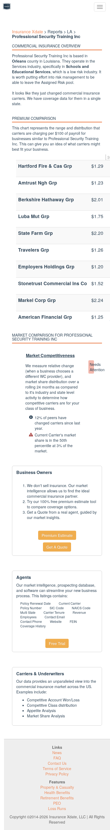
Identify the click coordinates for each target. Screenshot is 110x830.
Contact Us (57, 763)
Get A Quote (57, 547)
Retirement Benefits (57, 797)
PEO (57, 803)
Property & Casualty (57, 787)
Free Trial (57, 643)
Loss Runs (57, 808)
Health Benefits (57, 792)
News (57, 752)
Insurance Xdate (27, 31)
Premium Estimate (57, 535)
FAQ (57, 758)
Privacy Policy (57, 773)
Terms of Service (57, 768)
